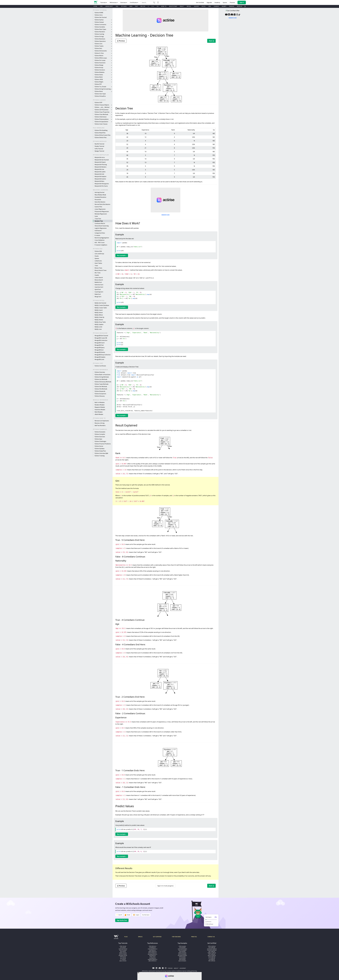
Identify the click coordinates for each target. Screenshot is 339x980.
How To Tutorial (122, 950)
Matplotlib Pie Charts (101, 186)
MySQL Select (99, 312)
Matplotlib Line (99, 169)
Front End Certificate (211, 950)
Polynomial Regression (102, 211)
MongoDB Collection (101, 340)
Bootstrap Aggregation (102, 238)
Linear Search (99, 277)
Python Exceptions (100, 393)
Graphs (97, 275)
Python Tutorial (122, 952)
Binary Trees (98, 268)
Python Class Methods (101, 114)
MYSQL (189, 6)
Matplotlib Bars (99, 181)
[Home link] (95, 2)
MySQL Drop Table (100, 322)
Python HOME (99, 12)
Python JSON (99, 79)
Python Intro (99, 15)
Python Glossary (100, 396)
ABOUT (176, 968)
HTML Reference (152, 946)
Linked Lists (98, 261)
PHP (136, 6)
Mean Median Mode (100, 195)
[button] (154, 2)
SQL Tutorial (123, 951)
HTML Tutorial (123, 946)
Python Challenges (100, 441)
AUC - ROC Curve (99, 242)
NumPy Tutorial (99, 144)
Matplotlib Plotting (101, 164)
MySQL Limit (98, 327)
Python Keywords (100, 391)
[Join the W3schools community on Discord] (231, 15)
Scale (96, 216)
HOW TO (163, 6)
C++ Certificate (212, 958)
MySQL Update (99, 324)
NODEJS (239, 6)
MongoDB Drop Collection (103, 355)
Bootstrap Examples (182, 955)
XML (209, 6)
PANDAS (231, 6)
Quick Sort (98, 289)
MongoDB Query (99, 347)
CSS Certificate (211, 947)
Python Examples (100, 432)
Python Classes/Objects (102, 105)
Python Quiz (98, 439)
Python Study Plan (100, 451)
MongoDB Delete (100, 352)
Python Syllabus (99, 448)
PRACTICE (194, 936)
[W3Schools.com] (116, 938)
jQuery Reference (152, 960)
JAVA (130, 6)
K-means (97, 235)
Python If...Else (99, 53)
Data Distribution (100, 202)
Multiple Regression (101, 214)
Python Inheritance (100, 117)
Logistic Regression (101, 228)
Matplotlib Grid (99, 174)
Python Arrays (99, 67)
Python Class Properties (102, 112)
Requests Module (100, 407)
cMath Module (99, 414)
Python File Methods (101, 389)
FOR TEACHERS (176, 936)
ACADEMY (183, 968)
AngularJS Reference (152, 959)
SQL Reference (152, 950)
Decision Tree (99, 221)
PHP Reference (152, 955)
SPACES (140, 936)
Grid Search (98, 230)
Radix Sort (98, 294)
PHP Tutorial (123, 956)
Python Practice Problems (103, 444)
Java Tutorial (123, 958)
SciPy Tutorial (99, 148)
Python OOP (98, 102)
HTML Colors (152, 956)
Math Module (98, 412)
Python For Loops (100, 60)
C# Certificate (212, 959)
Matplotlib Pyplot (100, 162)
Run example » (121, 255)
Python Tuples (99, 46)
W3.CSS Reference (152, 952)
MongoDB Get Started (101, 335)
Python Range (99, 65)
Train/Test (98, 218)
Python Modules (99, 72)
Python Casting (99, 34)
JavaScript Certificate (212, 949)
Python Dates (99, 74)
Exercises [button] (123, 2)
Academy (217, 2)
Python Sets (98, 48)
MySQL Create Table (101, 308)
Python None (99, 91)
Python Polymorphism (101, 119)
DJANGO (216, 6)
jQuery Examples (182, 960)
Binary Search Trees (100, 270)
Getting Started (99, 192)
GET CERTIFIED (157, 936)
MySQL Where (99, 315)
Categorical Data (100, 233)
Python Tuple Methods (101, 384)
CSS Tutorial (123, 947)
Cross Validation (99, 240)
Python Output (99, 22)
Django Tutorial (99, 151)
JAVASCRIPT (109, 6)
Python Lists (98, 43)
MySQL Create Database (102, 305)
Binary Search (99, 280)
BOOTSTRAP (173, 6)
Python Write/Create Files (102, 135)
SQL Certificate (211, 951)
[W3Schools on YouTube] (226, 15)
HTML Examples (182, 946)
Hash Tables (98, 263)
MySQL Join (98, 329)
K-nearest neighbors (101, 245)
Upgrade (209, 2)
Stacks (97, 256)
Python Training (100, 456)
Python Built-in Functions (102, 374)
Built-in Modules (100, 402)
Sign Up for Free (122, 920)
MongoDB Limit (99, 359)
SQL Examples (182, 951)
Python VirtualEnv (100, 96)
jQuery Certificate (212, 955)
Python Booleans (100, 39)
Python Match (99, 55)
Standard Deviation (100, 197)
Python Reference (152, 951)
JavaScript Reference (152, 949)
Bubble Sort (98, 282)
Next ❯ (211, 41)
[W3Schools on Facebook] (235, 15)
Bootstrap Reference (152, 954)
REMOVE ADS (166, 215)
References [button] (113, 2)
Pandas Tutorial (99, 146)
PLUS (125, 936)
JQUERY (196, 6)
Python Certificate (100, 366)
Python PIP (98, 84)
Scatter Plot (98, 207)
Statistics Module (100, 409)
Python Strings (99, 36)
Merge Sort (98, 296)
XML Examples (182, 959)
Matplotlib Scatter (100, 179)
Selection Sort (99, 285)
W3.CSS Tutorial (123, 954)
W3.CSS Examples (182, 954)
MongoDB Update (100, 357)
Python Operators (100, 41)
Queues (97, 258)
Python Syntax (99, 20)
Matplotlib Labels (100, 172)
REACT (182, 6)
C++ (153, 6)
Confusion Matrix (100, 223)
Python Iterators (100, 70)
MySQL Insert (99, 310)
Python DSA (98, 251)
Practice (232, 2)
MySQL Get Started (100, 303)
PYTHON (124, 6)
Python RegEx (99, 82)
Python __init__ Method (102, 107)
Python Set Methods (101, 386)
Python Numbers (100, 32)
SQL (117, 6)
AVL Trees (97, 273)
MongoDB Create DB (101, 338)
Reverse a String (99, 423)
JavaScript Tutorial (123, 949)
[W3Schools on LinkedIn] (229, 15)
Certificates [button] (133, 2)
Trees (96, 265)
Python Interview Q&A (101, 453)
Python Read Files (100, 133)
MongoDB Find (99, 345)
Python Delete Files (101, 137)
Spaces (225, 2)
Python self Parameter (101, 109)
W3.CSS (143, 6)
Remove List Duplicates (102, 421)
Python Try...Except (100, 86)
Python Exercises (100, 436)
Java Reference (152, 958)
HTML (95, 6)
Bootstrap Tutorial (123, 955)
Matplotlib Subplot (100, 176)
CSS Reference (152, 947)
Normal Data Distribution (102, 204)
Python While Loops (101, 58)
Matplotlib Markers (100, 167)
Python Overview (100, 372)
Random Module (99, 405)
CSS (101, 6)
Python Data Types (100, 29)
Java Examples (182, 958)
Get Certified (200, 2)
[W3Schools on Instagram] (237, 15)
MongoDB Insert (100, 343)
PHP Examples (182, 956)
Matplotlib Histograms (102, 183)
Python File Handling (101, 130)
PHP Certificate (211, 954)
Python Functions (100, 63)
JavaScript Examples (182, 949)
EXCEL (204, 6)
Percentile (98, 199)
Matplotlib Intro (100, 157)
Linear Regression (100, 209)
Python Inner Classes (101, 124)
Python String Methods (102, 377)
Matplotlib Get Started (102, 160)
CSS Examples (182, 947)
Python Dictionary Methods (103, 382)
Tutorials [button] (103, 2)
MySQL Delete (99, 320)
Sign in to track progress (165, 886)
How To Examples (182, 950)
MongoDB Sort (99, 350)
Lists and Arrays (99, 253)
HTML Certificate (212, 946)
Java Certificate (211, 956)
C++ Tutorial (123, 959)
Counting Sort (99, 292)
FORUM (170, 968)
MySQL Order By (99, 317)
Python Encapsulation (101, 121)
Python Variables (100, 27)
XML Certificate (211, 960)
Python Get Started (100, 17)
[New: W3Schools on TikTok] (239, 15)
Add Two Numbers (100, 425)
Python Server (99, 446)
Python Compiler (100, 434)
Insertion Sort (99, 287)
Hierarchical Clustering (102, 226)
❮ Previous (121, 41)
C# (157, 6)
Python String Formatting (103, 89)
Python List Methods (101, 379)
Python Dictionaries (101, 51)
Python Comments (100, 24)
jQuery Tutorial (123, 960)
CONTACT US (211, 936)
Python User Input (100, 94)
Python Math (99, 77)
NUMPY (224, 6)
